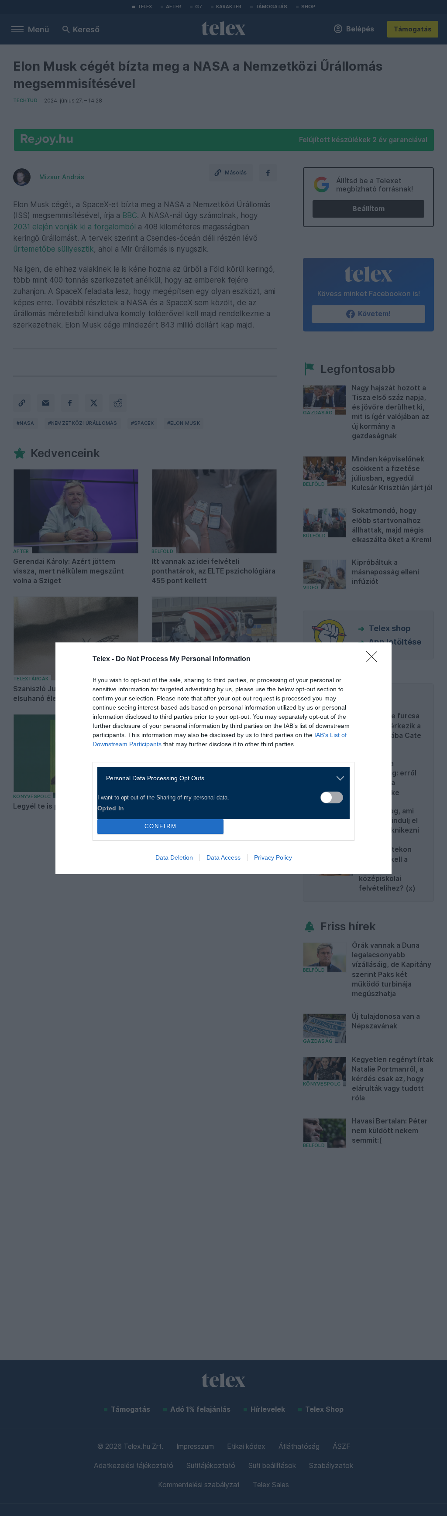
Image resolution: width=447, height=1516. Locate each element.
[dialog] (223, 758)
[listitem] (220, 778)
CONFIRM (160, 826)
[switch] (331, 797)
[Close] (374, 659)
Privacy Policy (273, 857)
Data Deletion (174, 857)
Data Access (223, 857)
